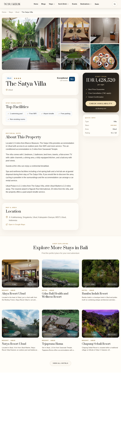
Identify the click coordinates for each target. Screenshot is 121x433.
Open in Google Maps (17, 224)
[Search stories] (114, 4)
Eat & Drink (62, 4)
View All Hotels (60, 363)
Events (74, 4)
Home (36, 4)
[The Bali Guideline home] (12, 4)
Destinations (84, 4)
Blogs (43, 4)
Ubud (17, 12)
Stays (51, 4)
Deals (97, 4)
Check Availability (100, 104)
